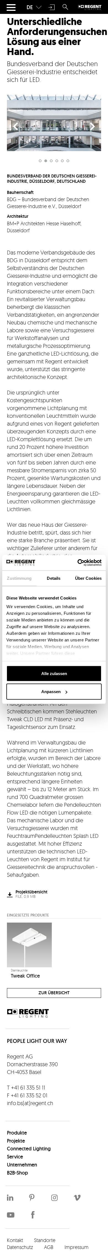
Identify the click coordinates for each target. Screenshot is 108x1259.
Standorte (44, 1240)
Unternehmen (22, 1164)
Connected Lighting (29, 1148)
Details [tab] (53, 578)
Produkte (17, 1133)
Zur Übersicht (54, 993)
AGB (48, 1247)
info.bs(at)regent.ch (30, 1103)
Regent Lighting (89, 7)
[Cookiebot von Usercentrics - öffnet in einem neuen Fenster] (78, 562)
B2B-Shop (17, 1173)
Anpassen (51, 691)
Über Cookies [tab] (88, 578)
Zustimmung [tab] (19, 578)
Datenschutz (20, 1247)
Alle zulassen (54, 673)
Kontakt (15, 1240)
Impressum (77, 1247)
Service (15, 1156)
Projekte (16, 1141)
